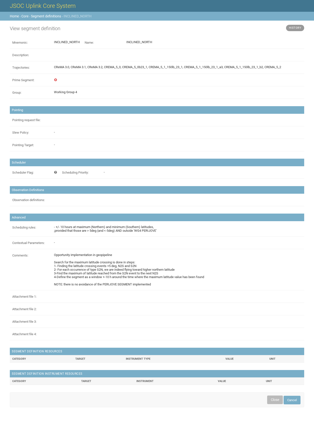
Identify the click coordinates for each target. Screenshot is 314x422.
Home (14, 16)
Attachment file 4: (24, 334)
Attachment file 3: (24, 321)
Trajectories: (21, 67)
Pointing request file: (26, 120)
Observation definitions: (28, 200)
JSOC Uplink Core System (43, 5)
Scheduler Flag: (23, 172)
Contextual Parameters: (28, 243)
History (295, 27)
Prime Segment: (23, 80)
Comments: (20, 255)
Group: (16, 92)
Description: (20, 55)
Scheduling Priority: (75, 172)
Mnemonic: (20, 42)
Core (24, 16)
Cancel (292, 400)
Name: (89, 42)
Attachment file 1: (24, 296)
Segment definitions (46, 16)
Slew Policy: (20, 132)
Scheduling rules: (24, 227)
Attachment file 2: (24, 309)
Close (275, 400)
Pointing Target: (23, 145)
